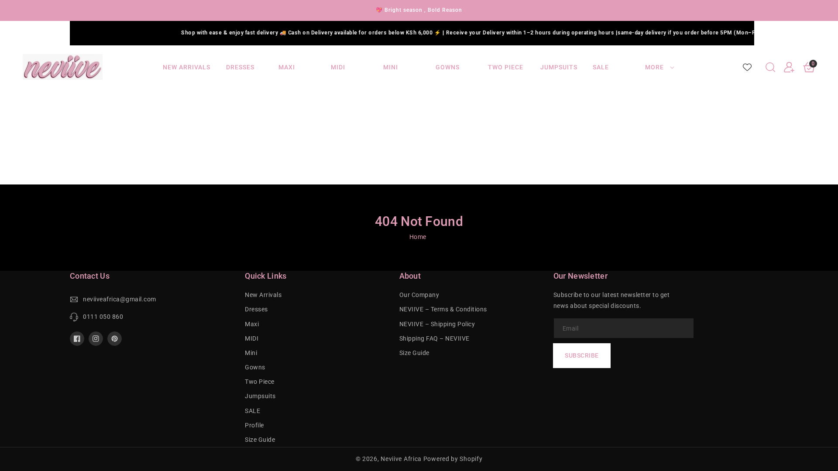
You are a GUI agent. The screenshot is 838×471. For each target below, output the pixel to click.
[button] (770, 67)
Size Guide (260, 439)
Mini (251, 352)
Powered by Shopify (453, 458)
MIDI (251, 338)
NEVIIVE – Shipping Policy (437, 324)
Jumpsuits (260, 395)
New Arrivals (263, 294)
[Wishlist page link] (747, 67)
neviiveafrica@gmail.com (119, 299)
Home (417, 236)
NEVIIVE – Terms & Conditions (443, 309)
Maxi (252, 324)
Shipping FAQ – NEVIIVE (434, 338)
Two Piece (260, 381)
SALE (252, 410)
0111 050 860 (103, 316)
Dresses (256, 309)
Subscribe (582, 355)
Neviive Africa (401, 458)
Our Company (419, 294)
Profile (254, 425)
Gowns (255, 367)
